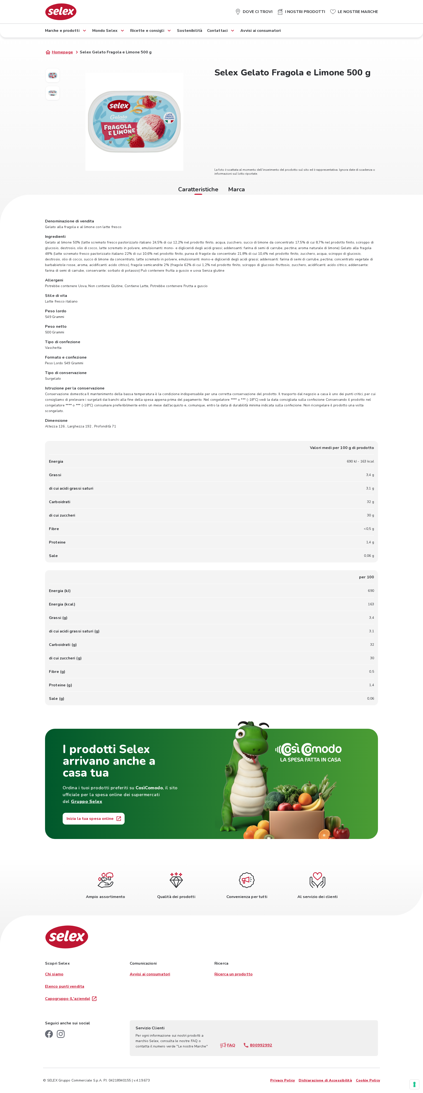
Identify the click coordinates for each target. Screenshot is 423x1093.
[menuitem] (253, 11)
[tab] (198, 190)
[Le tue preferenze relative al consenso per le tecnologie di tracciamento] (414, 1084)
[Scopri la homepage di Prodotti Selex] (61, 11)
